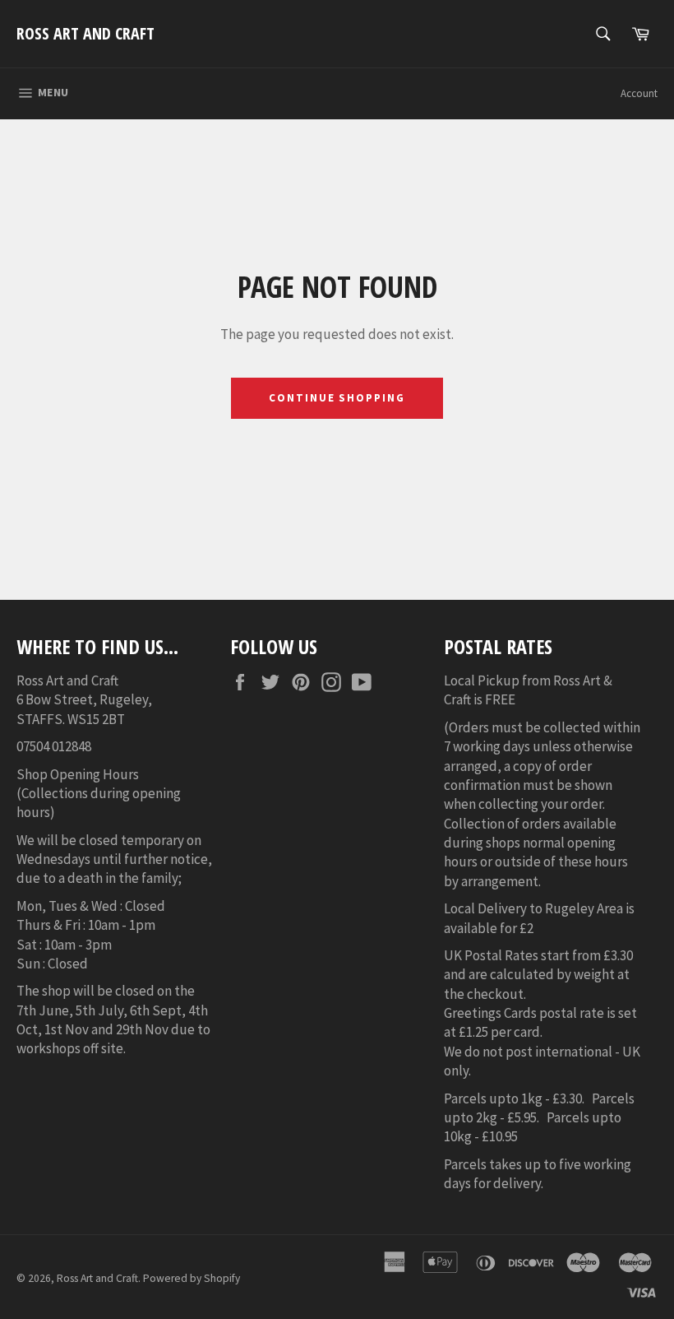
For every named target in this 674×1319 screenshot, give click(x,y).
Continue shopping (337, 398)
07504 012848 (53, 746)
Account (639, 93)
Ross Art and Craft (85, 33)
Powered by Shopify (191, 1278)
